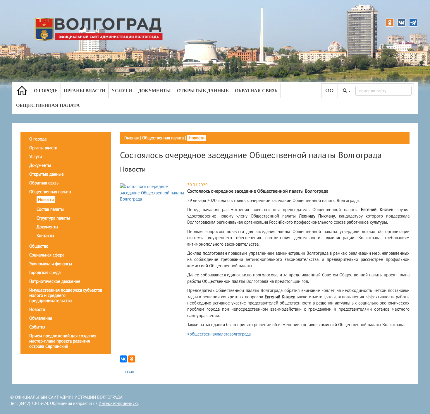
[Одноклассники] (131, 358)
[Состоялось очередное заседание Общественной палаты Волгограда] (153, 192)
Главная (131, 138)
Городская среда (45, 272)
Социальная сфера (46, 255)
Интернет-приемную (118, 403)
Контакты (45, 235)
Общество (38, 246)
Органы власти (84, 90)
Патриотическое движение (54, 281)
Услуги (121, 90)
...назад (127, 371)
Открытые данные (203, 90)
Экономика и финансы (50, 263)
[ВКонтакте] (123, 358)
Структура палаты (53, 218)
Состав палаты (50, 209)
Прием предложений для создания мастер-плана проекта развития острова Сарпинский (62, 341)
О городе (46, 90)
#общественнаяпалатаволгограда (219, 334)
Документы (154, 90)
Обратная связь (256, 90)
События (37, 327)
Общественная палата (48, 105)
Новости (46, 199)
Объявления (40, 318)
